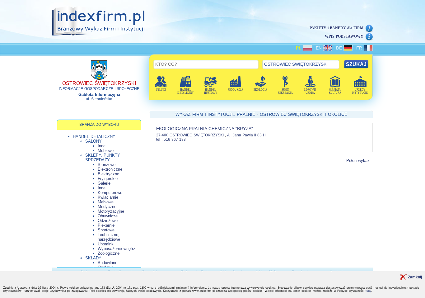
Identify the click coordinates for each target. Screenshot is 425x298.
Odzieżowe (108, 220)
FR (360, 47)
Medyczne (107, 206)
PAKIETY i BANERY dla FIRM (336, 28)
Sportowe (106, 230)
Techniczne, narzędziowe (109, 237)
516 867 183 (175, 139)
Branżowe (106, 164)
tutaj (368, 290)
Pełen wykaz (358, 160)
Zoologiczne (108, 253)
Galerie (104, 183)
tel (158, 139)
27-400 (162, 135)
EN (319, 47)
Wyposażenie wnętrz (116, 248)
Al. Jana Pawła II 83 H (246, 135)
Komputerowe (110, 192)
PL (299, 47)
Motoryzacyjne (111, 211)
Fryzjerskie (108, 178)
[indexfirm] (98, 20)
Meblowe (106, 150)
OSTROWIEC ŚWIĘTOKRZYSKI (197, 135)
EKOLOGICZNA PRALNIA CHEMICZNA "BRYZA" (204, 128)
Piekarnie (106, 225)
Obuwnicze (108, 216)
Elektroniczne (110, 169)
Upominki (106, 244)
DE (339, 47)
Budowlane (107, 262)
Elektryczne (108, 174)
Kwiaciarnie (108, 197)
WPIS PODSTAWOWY (344, 36)
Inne (101, 146)
